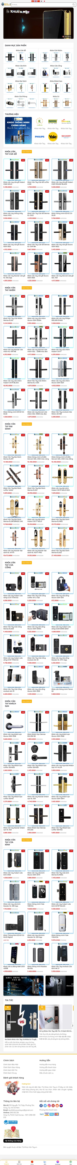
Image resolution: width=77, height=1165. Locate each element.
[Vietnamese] (32, 1)
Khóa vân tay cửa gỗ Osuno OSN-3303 (38, 277)
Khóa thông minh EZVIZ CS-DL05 (62, 214)
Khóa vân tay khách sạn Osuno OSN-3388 (61, 735)
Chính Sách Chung (10, 1073)
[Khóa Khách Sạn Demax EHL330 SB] (38, 722)
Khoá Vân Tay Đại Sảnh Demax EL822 (60, 551)
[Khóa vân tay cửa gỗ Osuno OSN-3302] (14, 232)
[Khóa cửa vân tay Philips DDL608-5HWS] (63, 306)
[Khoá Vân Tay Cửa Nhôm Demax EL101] (14, 306)
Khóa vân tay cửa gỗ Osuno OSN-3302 (13, 245)
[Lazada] (61, 1105)
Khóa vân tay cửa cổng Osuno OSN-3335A (36, 628)
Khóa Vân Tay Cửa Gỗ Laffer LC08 (38, 183)
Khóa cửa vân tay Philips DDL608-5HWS (61, 319)
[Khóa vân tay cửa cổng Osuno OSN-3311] (63, 583)
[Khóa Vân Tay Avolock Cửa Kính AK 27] (63, 954)
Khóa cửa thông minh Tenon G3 (62, 690)
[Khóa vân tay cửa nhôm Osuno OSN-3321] (63, 368)
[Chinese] (38, 1)
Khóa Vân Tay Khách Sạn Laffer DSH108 (36, 766)
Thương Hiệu (12, 114)
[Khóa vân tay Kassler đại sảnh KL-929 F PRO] (38, 538)
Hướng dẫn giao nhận (48, 1070)
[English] (35, 1)
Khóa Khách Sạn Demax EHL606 (36, 829)
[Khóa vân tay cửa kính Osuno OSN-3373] (38, 860)
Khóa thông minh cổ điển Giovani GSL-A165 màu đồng (62, 458)
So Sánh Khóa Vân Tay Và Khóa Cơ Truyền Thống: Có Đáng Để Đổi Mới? (21, 1039)
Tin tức (9, 1000)
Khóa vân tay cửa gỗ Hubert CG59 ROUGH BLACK (62, 183)
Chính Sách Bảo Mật (10, 1064)
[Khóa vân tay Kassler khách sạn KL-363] (14, 815)
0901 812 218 (14, 1112)
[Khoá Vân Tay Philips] (18, 130)
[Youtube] (53, 1105)
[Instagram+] (49, 1105)
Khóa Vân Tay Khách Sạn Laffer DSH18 (12, 798)
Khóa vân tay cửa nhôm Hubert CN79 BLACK (12, 382)
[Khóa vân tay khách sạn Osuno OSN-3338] (14, 722)
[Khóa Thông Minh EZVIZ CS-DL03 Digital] (14, 923)
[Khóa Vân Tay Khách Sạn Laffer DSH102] (63, 815)
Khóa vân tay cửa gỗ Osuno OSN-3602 (62, 245)
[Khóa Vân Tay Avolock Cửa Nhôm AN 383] (63, 399)
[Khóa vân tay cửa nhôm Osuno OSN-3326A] (38, 306)
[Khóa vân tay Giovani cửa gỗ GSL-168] (63, 263)
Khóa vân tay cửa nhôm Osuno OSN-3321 (61, 382)
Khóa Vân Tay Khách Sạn (10, 703)
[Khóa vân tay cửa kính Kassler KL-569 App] (38, 923)
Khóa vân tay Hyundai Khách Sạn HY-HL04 (63, 766)
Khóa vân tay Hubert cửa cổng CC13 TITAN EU (13, 597)
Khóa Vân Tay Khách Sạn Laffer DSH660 (12, 766)
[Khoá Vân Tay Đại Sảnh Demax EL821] (38, 476)
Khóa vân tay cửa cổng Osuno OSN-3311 (60, 597)
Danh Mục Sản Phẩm (15, 45)
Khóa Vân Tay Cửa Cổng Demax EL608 (12, 628)
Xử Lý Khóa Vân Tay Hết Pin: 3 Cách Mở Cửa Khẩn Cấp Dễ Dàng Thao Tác (55, 1031)
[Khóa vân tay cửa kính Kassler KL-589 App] (14, 891)
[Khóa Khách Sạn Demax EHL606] (38, 815)
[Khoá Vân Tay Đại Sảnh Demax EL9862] (63, 507)
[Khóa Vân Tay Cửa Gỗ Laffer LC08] (38, 170)
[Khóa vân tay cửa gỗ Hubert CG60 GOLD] (14, 170)
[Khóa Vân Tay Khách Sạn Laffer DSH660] (14, 753)
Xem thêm (26, 152)
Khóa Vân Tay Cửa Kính (10, 842)
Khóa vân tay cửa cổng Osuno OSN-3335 (36, 690)
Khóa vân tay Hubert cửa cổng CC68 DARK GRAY (61, 628)
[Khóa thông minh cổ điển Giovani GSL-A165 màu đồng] (63, 444)
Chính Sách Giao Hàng (11, 1067)
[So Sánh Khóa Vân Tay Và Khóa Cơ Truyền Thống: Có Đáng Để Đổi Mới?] (21, 1021)
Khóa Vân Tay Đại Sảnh (10, 426)
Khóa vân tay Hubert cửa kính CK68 (13, 874)
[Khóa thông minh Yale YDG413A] (63, 923)
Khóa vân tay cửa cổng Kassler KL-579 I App (60, 659)
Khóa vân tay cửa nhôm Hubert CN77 (61, 350)
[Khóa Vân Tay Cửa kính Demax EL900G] (63, 860)
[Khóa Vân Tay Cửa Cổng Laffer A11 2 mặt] (38, 583)
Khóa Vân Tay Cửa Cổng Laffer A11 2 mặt (36, 597)
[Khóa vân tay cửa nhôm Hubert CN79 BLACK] (14, 368)
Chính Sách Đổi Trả (10, 1070)
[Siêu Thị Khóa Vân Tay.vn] (6, 4)
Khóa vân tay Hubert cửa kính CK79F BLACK (61, 905)
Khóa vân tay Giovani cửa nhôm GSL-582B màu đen (37, 413)
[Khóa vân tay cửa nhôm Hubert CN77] (63, 337)
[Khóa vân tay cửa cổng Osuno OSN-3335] (38, 677)
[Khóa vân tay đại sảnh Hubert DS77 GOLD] (38, 507)
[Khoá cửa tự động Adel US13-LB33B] (14, 954)
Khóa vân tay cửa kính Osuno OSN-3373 (35, 874)
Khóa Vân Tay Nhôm (10, 288)
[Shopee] (57, 1105)
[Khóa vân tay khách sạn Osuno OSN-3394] (63, 784)
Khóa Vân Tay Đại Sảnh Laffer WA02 (12, 489)
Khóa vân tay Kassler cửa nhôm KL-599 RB (13, 350)
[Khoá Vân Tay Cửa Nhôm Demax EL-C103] (38, 368)
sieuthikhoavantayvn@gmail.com (20, 1110)
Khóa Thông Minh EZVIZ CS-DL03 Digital (13, 936)
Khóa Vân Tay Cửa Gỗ (11, 152)
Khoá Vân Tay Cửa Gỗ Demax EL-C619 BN (38, 245)
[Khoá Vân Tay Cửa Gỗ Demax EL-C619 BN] (38, 232)
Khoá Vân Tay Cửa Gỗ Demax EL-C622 (38, 214)
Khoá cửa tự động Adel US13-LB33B (14, 967)
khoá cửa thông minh (50, 1036)
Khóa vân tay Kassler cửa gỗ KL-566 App (14, 277)
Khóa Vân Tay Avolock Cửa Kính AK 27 (62, 967)
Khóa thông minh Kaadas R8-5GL (37, 967)
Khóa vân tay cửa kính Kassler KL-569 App (35, 936)
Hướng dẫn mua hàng (48, 1064)
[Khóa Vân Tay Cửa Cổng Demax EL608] (14, 614)
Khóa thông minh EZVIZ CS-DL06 (13, 413)
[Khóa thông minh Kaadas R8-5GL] (38, 954)
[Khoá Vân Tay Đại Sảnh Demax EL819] (14, 444)
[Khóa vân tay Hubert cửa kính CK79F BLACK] (63, 891)
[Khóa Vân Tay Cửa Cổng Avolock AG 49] (14, 677)
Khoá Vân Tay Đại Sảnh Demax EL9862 (60, 520)
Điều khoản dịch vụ (46, 1073)
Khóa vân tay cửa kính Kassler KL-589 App (11, 905)
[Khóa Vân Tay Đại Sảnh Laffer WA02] (14, 476)
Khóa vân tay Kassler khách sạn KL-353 (38, 798)
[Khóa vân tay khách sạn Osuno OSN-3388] (63, 722)
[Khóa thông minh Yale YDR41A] (38, 891)
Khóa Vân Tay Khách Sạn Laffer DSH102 (61, 829)
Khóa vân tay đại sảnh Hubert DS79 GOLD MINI (61, 489)
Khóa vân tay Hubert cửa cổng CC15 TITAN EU (13, 659)
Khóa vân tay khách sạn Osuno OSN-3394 (61, 798)
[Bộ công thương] (10, 1122)
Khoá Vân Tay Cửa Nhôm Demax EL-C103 (36, 382)
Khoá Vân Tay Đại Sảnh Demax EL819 (12, 458)
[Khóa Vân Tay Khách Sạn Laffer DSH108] (38, 753)
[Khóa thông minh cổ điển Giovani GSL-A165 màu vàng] (38, 444)
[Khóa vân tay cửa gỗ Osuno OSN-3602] (63, 232)
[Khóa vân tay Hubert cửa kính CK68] (14, 860)
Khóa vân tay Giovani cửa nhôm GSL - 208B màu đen (37, 350)
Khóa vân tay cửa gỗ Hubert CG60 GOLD (14, 183)
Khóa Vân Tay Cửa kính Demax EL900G (60, 874)
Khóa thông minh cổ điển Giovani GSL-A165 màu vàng (38, 458)
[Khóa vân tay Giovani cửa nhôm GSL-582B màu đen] (38, 399)
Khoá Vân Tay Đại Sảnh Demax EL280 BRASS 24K (13, 520)
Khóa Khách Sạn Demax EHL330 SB (36, 735)
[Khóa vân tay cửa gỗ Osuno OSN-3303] (38, 263)
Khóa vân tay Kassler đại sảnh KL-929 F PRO (37, 551)
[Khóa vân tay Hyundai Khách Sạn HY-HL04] (63, 753)
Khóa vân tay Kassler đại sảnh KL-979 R (12, 551)
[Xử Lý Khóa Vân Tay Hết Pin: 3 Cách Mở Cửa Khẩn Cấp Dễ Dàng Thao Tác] (55, 1017)
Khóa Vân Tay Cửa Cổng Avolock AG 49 (12, 690)
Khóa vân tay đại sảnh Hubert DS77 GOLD (36, 520)
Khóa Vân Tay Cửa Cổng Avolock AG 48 (36, 659)
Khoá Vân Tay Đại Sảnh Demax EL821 (36, 489)
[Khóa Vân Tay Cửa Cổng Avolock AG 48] (38, 645)
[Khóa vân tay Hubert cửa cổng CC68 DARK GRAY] (63, 614)
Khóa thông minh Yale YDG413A (60, 936)
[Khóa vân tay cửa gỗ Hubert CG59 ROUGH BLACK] (63, 170)
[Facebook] (41, 1105)
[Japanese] (44, 1)
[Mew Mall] (23, 986)
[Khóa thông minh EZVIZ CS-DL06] (14, 399)
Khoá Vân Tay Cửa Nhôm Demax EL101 (12, 319)
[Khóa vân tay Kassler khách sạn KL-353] (38, 784)
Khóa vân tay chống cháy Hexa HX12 (13, 214)
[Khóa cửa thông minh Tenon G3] (63, 677)
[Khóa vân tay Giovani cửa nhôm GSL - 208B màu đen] (38, 337)
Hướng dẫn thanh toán (48, 1067)
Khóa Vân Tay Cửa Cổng (10, 565)
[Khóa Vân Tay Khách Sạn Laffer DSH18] (14, 784)
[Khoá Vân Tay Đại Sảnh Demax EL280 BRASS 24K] (14, 507)
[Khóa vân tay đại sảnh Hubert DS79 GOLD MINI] (63, 476)
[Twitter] (45, 1105)
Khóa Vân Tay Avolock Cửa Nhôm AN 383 (62, 413)
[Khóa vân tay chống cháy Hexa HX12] (14, 201)
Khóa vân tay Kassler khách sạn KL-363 (14, 829)
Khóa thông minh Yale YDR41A (35, 905)
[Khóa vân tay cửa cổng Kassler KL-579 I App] (63, 645)
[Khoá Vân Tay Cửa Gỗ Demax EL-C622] (38, 201)
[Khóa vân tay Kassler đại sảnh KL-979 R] (14, 538)
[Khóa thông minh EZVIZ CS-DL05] (63, 201)
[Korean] (41, 1)
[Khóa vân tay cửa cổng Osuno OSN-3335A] (38, 614)
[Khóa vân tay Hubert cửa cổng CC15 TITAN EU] (14, 645)
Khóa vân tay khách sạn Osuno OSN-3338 (12, 735)
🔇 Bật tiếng (66, 37)
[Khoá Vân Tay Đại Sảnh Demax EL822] (63, 538)
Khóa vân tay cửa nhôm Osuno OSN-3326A (36, 319)
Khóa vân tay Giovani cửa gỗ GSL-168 (62, 277)
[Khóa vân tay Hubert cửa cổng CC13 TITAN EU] (14, 583)
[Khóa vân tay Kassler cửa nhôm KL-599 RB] (14, 337)
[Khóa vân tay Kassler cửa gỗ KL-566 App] (14, 263)
